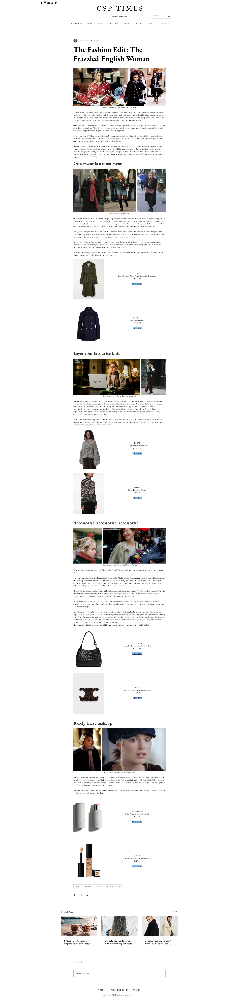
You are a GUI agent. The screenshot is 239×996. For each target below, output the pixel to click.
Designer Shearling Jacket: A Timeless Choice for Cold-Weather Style (158, 942)
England (98, 886)
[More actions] (164, 40)
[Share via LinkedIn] (87, 895)
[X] (52, 2)
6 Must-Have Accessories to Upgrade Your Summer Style (77, 942)
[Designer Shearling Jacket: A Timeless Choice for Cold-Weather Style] (160, 926)
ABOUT (102, 989)
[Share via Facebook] (74, 895)
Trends (108, 886)
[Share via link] (93, 895)
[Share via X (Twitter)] (81, 895)
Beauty (88, 886)
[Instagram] (45, 2)
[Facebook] (41, 2)
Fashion (78, 886)
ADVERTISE (117, 989)
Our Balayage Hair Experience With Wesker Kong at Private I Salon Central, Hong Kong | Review (118, 942)
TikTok (117, 886)
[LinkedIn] (48, 2)
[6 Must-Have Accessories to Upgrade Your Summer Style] (79, 926)
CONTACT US (133, 989)
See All (175, 911)
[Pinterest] (56, 2)
